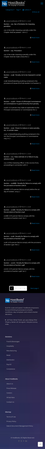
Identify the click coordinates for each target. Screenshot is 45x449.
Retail (8, 355)
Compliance (10, 369)
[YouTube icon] (24, 441)
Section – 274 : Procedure (13, 50)
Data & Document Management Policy (19, 426)
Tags (17, 10)
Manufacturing (11, 351)
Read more (35, 37)
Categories (9, 10)
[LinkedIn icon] (26, 441)
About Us (9, 384)
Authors (27, 10)
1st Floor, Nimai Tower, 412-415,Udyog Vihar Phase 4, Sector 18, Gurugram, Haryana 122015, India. (21, 322)
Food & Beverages (13, 341)
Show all (36, 12)
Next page (34, 288)
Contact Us (10, 402)
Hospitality (10, 346)
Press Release (11, 388)
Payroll (8, 364)
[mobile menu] (42, 3)
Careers (9, 393)
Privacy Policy (11, 421)
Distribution (10, 360)
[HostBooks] (13, 3)
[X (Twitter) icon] (21, 441)
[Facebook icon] (19, 441)
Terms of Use (11, 417)
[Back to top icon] (40, 444)
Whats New (10, 397)
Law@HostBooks (12, 21)
